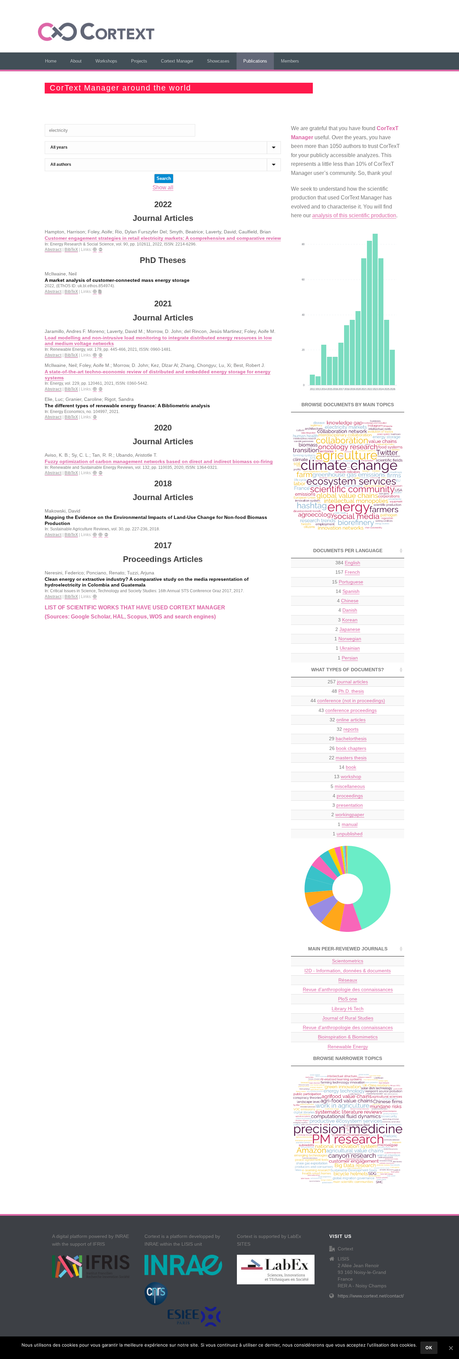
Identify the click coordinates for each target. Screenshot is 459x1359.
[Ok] (450, 1348)
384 (347, 562)
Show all (163, 187)
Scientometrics (347, 961)
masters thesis (351, 757)
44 (347, 700)
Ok (428, 1347)
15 (347, 581)
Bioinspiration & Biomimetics (348, 1037)
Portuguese (351, 581)
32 (348, 719)
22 (348, 757)
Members (290, 61)
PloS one (347, 999)
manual (350, 824)
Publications (255, 61)
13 (347, 776)
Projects (139, 61)
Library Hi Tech (348, 1008)
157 (347, 572)
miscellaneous (350, 786)
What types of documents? (347, 669)
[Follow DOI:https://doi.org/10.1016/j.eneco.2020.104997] (95, 417)
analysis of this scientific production (354, 215)
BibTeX (71, 249)
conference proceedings (351, 710)
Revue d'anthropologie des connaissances (348, 1027)
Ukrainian (350, 648)
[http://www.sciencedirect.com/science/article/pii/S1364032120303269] (95, 473)
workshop (351, 776)
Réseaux (347, 980)
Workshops (106, 61)
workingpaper (349, 814)
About (76, 61)
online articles (351, 719)
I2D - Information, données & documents (347, 970)
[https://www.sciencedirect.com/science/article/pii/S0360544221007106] (95, 389)
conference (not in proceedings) (351, 700)
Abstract (53, 249)
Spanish (351, 591)
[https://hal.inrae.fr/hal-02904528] (95, 534)
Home (50, 61)
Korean (350, 619)
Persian (350, 657)
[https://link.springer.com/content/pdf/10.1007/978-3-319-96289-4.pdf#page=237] (100, 534)
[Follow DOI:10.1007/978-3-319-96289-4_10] (106, 534)
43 (348, 710)
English (352, 562)
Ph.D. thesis (351, 691)
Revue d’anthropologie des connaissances (348, 989)
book (351, 767)
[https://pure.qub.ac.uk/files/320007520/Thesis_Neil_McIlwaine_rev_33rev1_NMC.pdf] (99, 291)
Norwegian (349, 638)
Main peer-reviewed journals (347, 948)
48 (348, 691)
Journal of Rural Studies (347, 1018)
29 (348, 738)
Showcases (218, 61)
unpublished (350, 833)
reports (351, 729)
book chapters (351, 748)
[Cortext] (96, 32)
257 (348, 681)
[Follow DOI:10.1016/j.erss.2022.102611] (100, 249)
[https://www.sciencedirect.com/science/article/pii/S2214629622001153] (95, 249)
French (352, 572)
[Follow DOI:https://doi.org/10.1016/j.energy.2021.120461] (100, 389)
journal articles (352, 681)
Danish (349, 610)
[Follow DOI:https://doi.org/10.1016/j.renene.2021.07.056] (100, 355)
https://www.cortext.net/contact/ (371, 1295)
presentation (349, 805)
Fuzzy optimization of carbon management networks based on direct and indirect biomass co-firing (159, 461)
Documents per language (347, 550)
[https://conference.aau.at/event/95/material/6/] (95, 596)
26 (347, 748)
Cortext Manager (177, 61)
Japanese (349, 629)
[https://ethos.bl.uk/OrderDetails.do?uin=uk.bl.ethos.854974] (95, 291)
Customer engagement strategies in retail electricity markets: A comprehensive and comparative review (163, 238)
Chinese (350, 600)
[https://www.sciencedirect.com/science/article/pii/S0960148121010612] (95, 355)
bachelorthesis (351, 738)
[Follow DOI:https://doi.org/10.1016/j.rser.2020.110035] (100, 473)
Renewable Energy (348, 1046)
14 (348, 591)
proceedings (350, 795)
